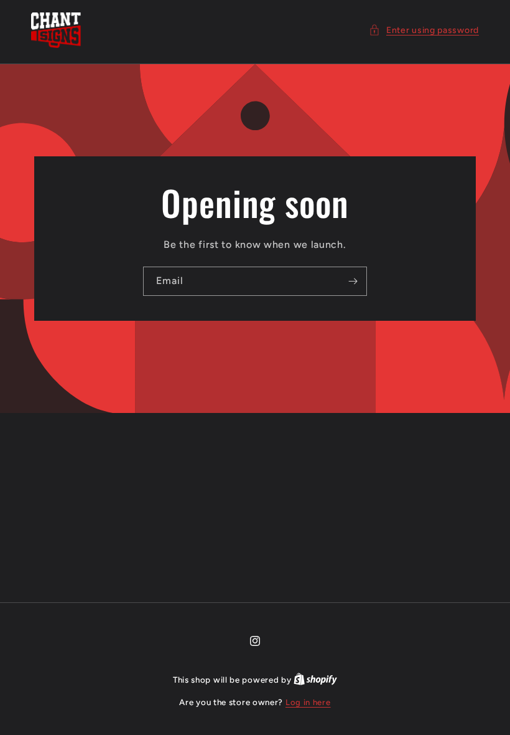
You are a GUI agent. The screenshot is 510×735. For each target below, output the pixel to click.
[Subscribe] (352, 281)
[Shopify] (315, 680)
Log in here (308, 702)
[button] (424, 30)
